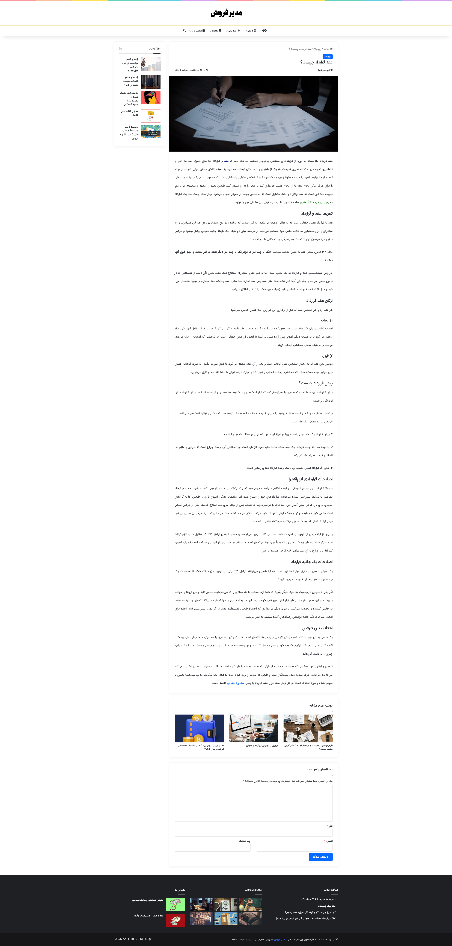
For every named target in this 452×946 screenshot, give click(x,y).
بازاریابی (232, 31)
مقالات (215, 31)
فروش (250, 31)
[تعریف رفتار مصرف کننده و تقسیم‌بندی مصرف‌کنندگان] (150, 97)
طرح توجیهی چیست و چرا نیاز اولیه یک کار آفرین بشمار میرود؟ (308, 747)
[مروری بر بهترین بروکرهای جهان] (253, 728)
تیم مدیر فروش (323, 70)
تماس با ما (197, 31)
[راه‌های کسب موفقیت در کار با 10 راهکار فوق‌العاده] (150, 64)
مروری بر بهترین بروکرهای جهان (262, 746)
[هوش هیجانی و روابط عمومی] (175, 904)
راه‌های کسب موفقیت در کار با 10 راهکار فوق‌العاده (130, 65)
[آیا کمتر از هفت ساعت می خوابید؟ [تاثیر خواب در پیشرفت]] (250, 918)
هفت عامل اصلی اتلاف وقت (148, 916)
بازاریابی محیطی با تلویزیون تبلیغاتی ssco (252, 939)
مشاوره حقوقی (236, 683)
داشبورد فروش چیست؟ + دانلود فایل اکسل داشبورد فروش (129, 132)
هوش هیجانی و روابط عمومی (147, 900)
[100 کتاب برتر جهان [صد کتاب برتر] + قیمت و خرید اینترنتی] (201, 918)
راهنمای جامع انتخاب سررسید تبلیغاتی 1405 (130, 81)
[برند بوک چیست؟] (226, 904)
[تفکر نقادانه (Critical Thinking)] (250, 904)
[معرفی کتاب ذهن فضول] (150, 116)
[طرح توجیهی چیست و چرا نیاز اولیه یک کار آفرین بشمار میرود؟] (308, 728)
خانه (327, 49)
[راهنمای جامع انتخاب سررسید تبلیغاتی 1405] (150, 82)
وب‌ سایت (245, 841)
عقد (226, 161)
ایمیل (328, 841)
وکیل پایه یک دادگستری (314, 202)
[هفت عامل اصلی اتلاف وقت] (175, 920)
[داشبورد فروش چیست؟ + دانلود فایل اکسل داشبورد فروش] (150, 131)
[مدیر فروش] (226, 13)
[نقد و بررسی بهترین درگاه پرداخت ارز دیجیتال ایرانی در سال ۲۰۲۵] (199, 728)
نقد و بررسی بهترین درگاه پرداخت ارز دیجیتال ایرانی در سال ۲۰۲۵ (201, 747)
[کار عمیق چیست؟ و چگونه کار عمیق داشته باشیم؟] (201, 904)
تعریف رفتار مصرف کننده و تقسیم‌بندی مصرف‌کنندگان (129, 98)
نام (330, 826)
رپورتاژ (317, 49)
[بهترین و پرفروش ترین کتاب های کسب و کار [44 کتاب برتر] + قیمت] (226, 918)
